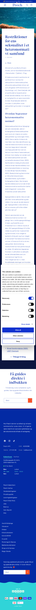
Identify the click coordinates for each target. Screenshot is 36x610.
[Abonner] (30, 400)
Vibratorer (5, 526)
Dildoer (4, 529)
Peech (20, 606)
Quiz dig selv (7, 510)
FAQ (4, 513)
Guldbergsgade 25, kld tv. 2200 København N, (11, 461)
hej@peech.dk (27, 450)
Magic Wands (6, 551)
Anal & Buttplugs (7, 523)
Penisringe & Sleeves (9, 542)
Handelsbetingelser (9, 491)
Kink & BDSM (6, 536)
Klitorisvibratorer (7, 532)
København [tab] (7, 457)
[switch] (31, 304)
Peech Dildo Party (9, 501)
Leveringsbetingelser (10, 497)
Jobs (4, 504)
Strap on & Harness (8, 548)
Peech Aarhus (8, 488)
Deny (18, 341)
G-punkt (4, 539)
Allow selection (18, 335)
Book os (6, 507)
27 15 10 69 (12, 450)
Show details (25, 324)
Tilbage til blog (19, 357)
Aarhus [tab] (16, 457)
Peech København (9, 485)
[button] (27, 5)
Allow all (18, 330)
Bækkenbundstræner (9, 545)
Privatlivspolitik (8, 494)
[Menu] (5, 5)
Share (9, 63)
